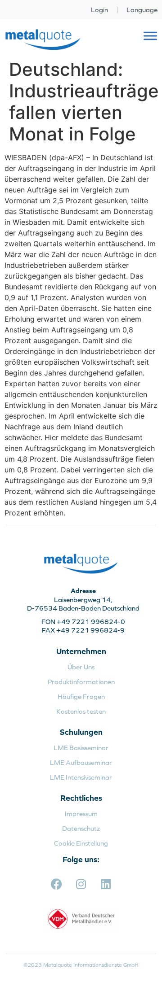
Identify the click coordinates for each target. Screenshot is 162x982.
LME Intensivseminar (81, 777)
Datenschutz (81, 828)
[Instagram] (81, 884)
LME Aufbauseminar (81, 762)
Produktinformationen (81, 681)
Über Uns (81, 667)
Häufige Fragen (81, 696)
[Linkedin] (105, 884)
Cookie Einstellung (81, 843)
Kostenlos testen (81, 711)
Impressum (81, 813)
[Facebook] (56, 884)
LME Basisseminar (81, 747)
